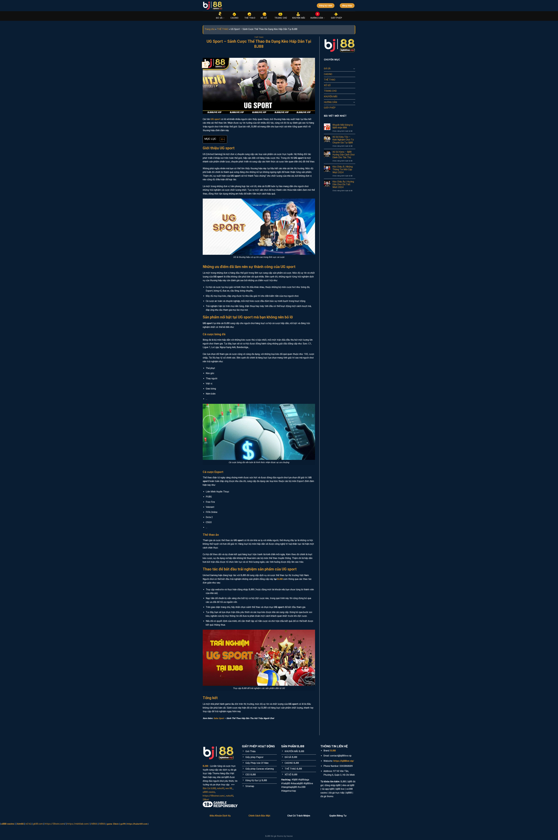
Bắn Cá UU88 (209, 788)
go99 (122, 824)
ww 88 (228, 788)
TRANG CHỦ (280, 18)
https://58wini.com (54, 823)
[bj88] (253, 5)
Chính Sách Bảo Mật (259, 815)
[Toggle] (354, 68)
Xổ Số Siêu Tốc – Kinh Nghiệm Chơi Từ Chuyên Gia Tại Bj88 (343, 140)
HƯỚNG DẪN (316, 18)
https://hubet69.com (137, 824)
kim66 (20, 823)
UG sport (215, 119)
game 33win (113, 824)
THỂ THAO (249, 18)
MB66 (94, 823)
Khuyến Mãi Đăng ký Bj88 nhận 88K (342, 126)
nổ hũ (28, 823)
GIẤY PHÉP (336, 18)
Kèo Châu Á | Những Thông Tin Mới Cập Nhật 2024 (342, 169)
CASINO (234, 18)
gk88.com (38, 823)
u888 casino (209, 792)
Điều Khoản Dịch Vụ (220, 815)
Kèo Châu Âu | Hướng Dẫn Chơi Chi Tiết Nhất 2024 (343, 184)
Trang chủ (210, 29)
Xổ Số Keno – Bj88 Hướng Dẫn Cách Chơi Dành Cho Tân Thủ (343, 154)
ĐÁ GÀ (219, 18)
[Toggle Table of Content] (221, 139)
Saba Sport (218, 718)
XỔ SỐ (264, 18)
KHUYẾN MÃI (298, 18)
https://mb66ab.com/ (78, 823)
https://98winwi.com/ (214, 795)
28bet (206, 799)
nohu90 (220, 788)
